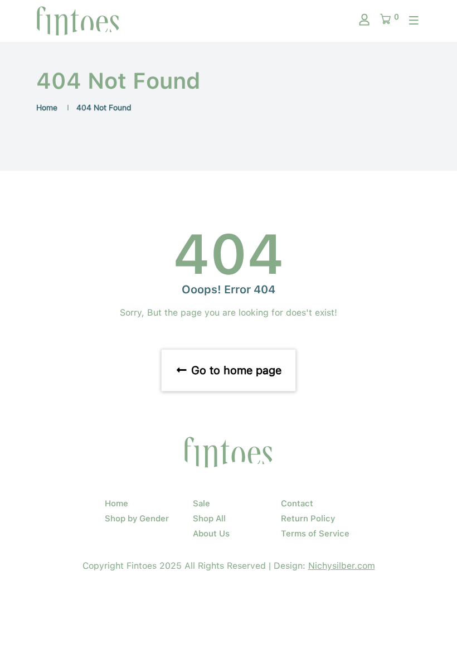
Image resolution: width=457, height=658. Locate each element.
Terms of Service (315, 534)
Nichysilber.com (341, 565)
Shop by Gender (137, 519)
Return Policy (308, 519)
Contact (297, 504)
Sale (201, 504)
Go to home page (234, 370)
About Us (211, 534)
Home (46, 107)
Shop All (209, 519)
